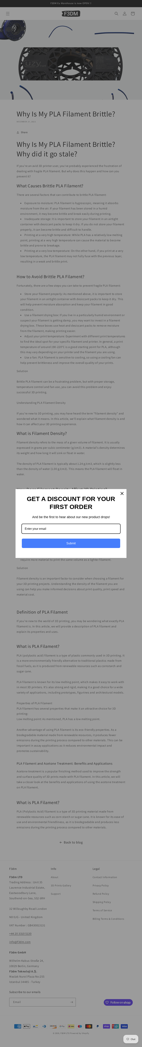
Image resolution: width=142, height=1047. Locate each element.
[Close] (122, 493)
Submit (71, 543)
